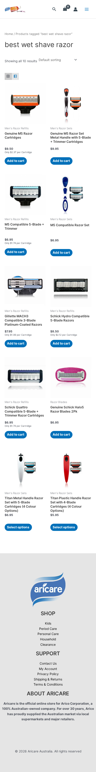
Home (9, 34)
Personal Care (48, 634)
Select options (18, 527)
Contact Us (48, 663)
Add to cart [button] (15, 161)
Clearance (48, 644)
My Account (48, 669)
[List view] (15, 76)
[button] (54, 9)
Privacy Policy (48, 674)
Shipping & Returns (48, 679)
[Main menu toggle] (86, 9)
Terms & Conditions (48, 684)
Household (48, 639)
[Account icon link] (75, 9)
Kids (48, 623)
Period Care (48, 629)
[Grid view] (8, 76)
